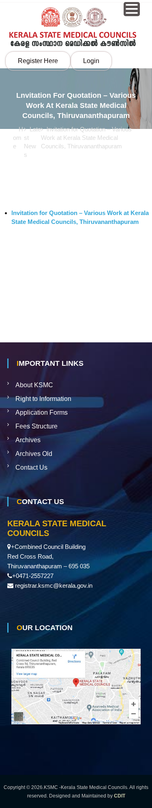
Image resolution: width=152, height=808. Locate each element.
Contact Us (31, 467)
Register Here (38, 60)
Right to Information (43, 398)
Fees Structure (36, 426)
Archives (28, 440)
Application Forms (41, 412)
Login (91, 60)
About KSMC (34, 385)
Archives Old (33, 453)
